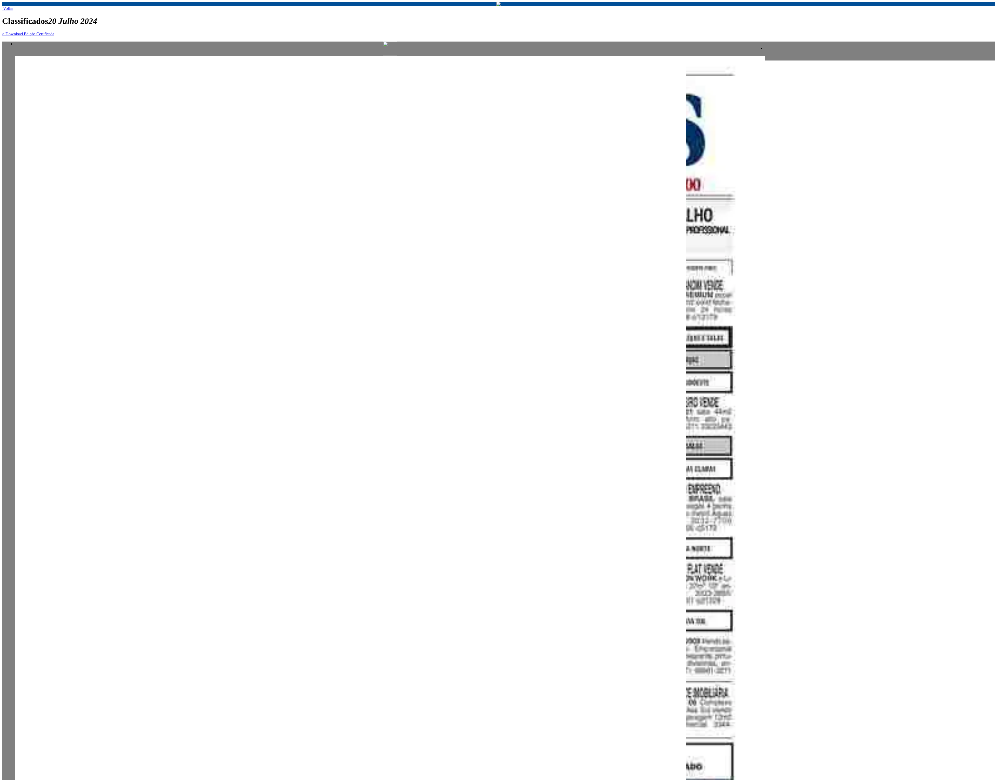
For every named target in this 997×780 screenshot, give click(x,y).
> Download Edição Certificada (28, 34)
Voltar (7, 8)
